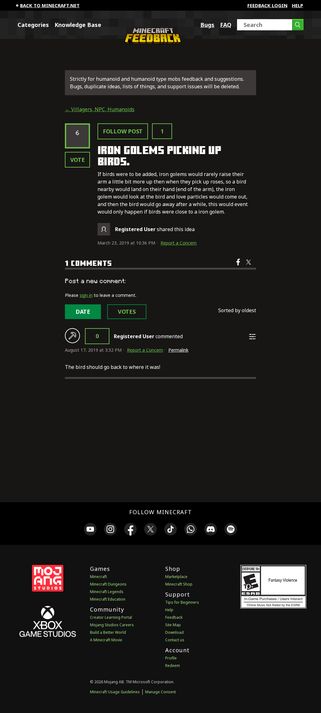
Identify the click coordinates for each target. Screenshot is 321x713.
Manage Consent (160, 692)
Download (174, 632)
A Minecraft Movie (106, 640)
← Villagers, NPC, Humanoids (99, 109)
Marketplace (176, 576)
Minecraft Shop (178, 584)
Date (83, 311)
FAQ (225, 24)
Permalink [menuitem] (178, 350)
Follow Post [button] (123, 131)
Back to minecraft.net (50, 5)
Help (297, 5)
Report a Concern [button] (178, 243)
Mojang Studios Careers (112, 625)
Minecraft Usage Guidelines (115, 692)
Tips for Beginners (182, 602)
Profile (171, 658)
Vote (77, 159)
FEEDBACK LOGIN (267, 5)
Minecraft (98, 576)
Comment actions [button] (252, 336)
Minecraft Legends (107, 591)
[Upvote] (72, 335)
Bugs (207, 24)
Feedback (173, 617)
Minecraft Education (107, 599)
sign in (86, 295)
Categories (33, 24)
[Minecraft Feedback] (151, 42)
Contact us (174, 640)
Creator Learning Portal (111, 617)
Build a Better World (108, 632)
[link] (90, 530)
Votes (127, 311)
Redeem (172, 665)
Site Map (173, 625)
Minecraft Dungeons (108, 584)
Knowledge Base (78, 24)
